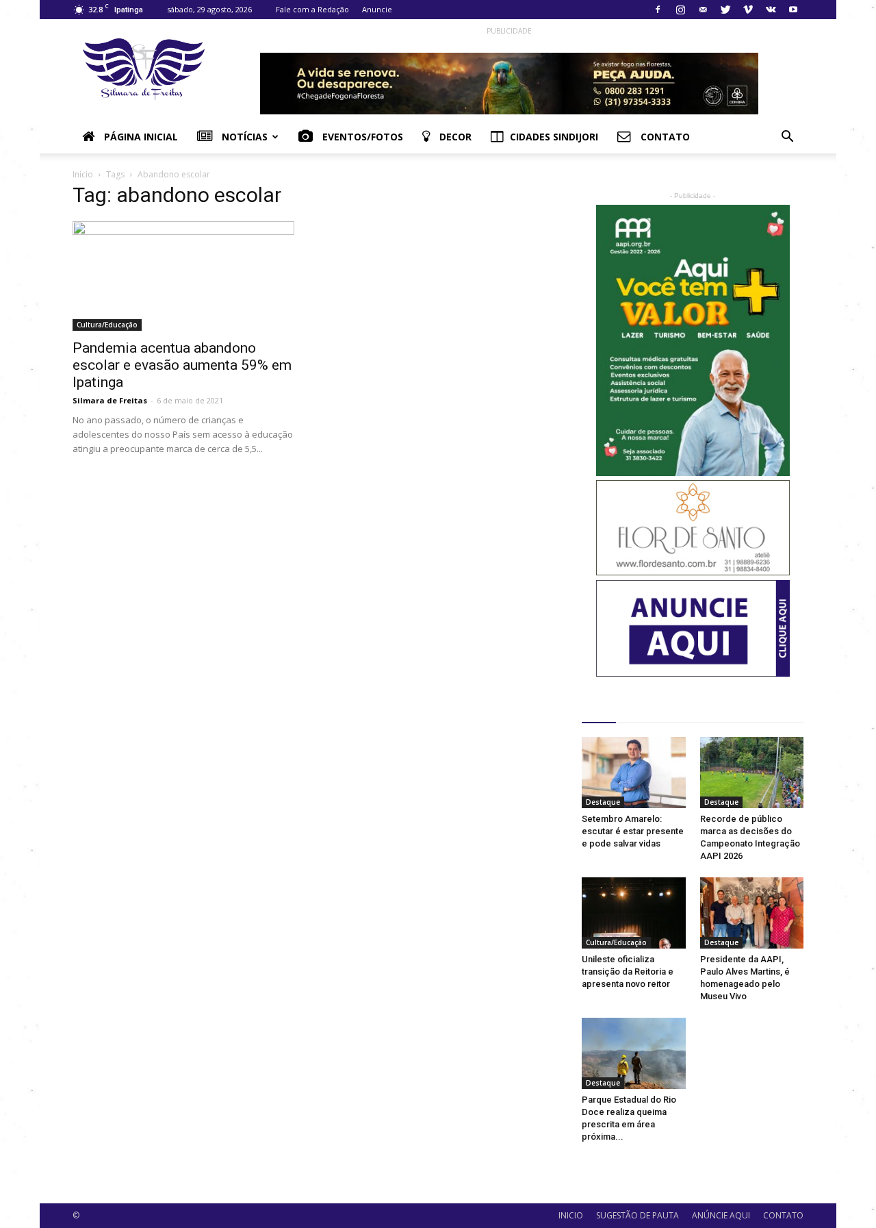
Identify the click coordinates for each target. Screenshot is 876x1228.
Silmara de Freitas (110, 400)
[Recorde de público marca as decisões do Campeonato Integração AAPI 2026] (752, 772)
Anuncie (377, 9)
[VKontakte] (770, 9)
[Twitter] (725, 9)
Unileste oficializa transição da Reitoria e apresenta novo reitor (627, 971)
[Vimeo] (748, 9)
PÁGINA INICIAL (139, 136)
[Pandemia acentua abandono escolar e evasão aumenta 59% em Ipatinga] (183, 276)
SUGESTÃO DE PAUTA (637, 1215)
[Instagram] (680, 9)
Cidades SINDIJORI (554, 136)
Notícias (243, 136)
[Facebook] (657, 9)
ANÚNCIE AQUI (721, 1215)
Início (83, 174)
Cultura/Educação (107, 324)
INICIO (570, 1215)
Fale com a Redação (312, 9)
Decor (454, 136)
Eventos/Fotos (361, 136)
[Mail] (703, 9)
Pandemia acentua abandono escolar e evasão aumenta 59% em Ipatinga (182, 365)
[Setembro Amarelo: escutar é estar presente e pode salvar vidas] (634, 772)
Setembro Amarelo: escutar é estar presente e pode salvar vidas (633, 831)
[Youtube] (793, 9)
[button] (787, 138)
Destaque (603, 802)
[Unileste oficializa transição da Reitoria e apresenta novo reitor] (634, 913)
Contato (664, 136)
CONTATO (783, 1215)
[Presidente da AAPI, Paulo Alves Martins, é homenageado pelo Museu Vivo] (752, 913)
